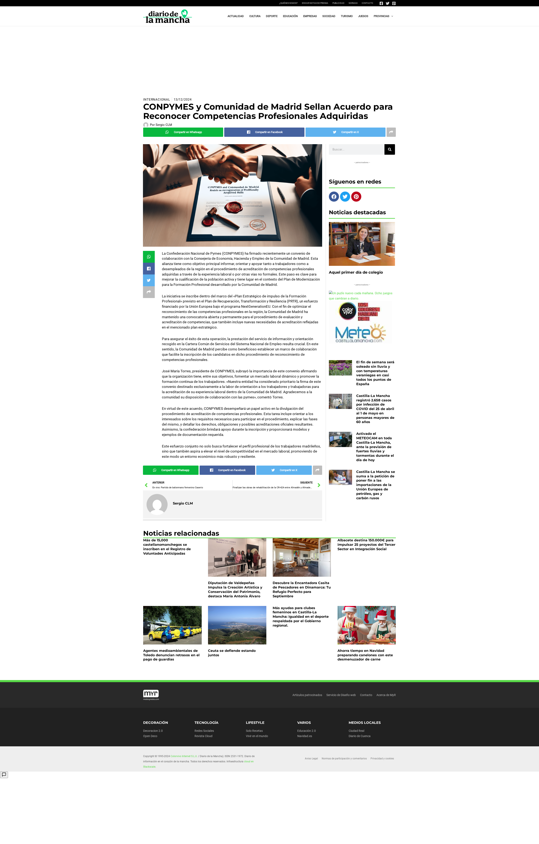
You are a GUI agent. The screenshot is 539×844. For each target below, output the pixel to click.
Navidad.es (304, 736)
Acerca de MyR (386, 695)
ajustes (275, 839)
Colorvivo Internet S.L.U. (184, 756)
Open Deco (150, 736)
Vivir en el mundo (257, 736)
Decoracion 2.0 (153, 730)
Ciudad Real (356, 730)
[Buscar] (389, 149)
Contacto (367, 3)
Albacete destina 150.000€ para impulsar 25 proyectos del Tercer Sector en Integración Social (366, 544)
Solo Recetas (254, 730)
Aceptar (310, 837)
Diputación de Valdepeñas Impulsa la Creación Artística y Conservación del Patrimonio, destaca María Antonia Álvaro (235, 589)
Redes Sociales (204, 730)
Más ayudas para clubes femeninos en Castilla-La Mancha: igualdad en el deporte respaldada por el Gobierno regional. (301, 616)
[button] (391, 16)
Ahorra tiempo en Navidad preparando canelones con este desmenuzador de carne (365, 655)
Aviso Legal (311, 758)
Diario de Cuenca (360, 736)
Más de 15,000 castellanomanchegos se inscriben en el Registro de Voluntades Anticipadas (167, 546)
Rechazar (337, 837)
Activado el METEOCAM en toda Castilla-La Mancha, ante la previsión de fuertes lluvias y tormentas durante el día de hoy (375, 447)
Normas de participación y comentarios (344, 758)
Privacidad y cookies (382, 758)
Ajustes (363, 837)
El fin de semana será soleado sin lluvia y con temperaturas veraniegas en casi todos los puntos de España (375, 373)
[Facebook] (381, 3)
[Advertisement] (269, 57)
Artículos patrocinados (307, 695)
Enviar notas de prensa (315, 3)
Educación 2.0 (306, 730)
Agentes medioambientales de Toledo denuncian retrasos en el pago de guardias (171, 655)
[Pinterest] (394, 3)
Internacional (156, 99)
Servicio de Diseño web (341, 695)
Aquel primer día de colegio (356, 272)
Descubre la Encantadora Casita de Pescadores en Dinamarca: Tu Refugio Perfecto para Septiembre (302, 589)
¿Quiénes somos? (288, 3)
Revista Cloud (203, 736)
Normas (353, 3)
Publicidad (338, 3)
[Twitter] (388, 3)
